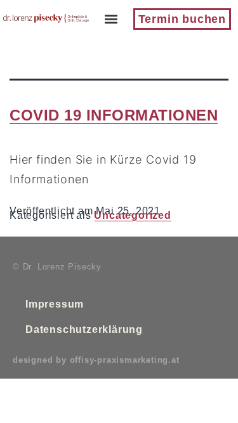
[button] (110, 19)
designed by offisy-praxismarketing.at (96, 360)
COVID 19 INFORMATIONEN (114, 115)
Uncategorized (132, 215)
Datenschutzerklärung (84, 329)
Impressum (54, 304)
